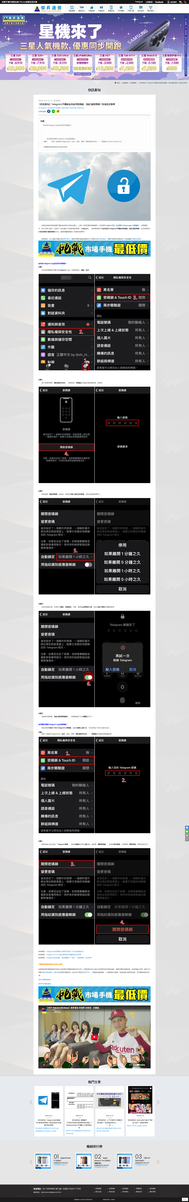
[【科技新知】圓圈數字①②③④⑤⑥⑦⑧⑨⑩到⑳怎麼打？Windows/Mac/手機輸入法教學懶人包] (79, 1100)
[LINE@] (149, 2)
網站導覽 (153, 1192)
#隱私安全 (80, 108)
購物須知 (139, 1192)
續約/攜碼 (57, 972)
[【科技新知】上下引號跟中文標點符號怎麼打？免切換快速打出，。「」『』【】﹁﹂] (109, 1100)
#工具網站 (138, 1126)
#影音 (145, 1126)
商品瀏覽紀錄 (187, 836)
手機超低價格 (136, 239)
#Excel (98, 1131)
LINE (187, 831)
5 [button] (96, 78)
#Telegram (42, 108)
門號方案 (131, 11)
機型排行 (82, 11)
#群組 (54, 1131)
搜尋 (185, 2)
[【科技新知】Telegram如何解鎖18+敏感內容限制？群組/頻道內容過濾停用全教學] (48, 1100)
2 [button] (90, 78)
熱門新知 (125, 1192)
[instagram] (139, 2)
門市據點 (121, 11)
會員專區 (173, 2)
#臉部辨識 (65, 108)
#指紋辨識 (72, 108)
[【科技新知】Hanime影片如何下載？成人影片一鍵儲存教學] (140, 1100)
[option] (94, 46)
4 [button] (94, 78)
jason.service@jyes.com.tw (51, 1192)
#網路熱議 (39, 1131)
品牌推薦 (112, 1188)
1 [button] (88, 78)
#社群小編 (54, 1128)
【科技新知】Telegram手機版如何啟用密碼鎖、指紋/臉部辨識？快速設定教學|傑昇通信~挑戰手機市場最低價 (51, 11)
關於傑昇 (150, 11)
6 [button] (98, 78)
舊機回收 (111, 11)
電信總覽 (153, 1188)
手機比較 (101, 11)
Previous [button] (4, 46)
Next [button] (185, 46)
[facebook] (159, 2)
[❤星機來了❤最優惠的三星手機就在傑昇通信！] (94, 46)
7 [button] (100, 78)
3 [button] (92, 78)
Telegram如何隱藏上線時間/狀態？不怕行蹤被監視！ (65, 951)
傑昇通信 (67, 239)
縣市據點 (125, 1188)
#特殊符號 (69, 1134)
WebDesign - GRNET (109, 1199)
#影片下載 (130, 1126)
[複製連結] (58, 111)
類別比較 (112, 1192)
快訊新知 (141, 11)
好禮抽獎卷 (102, 239)
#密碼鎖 (58, 108)
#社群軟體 (51, 108)
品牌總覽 (98, 1188)
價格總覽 (72, 11)
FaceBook (187, 828)
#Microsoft (86, 1131)
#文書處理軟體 (77, 1131)
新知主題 (98, 1192)
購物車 (181, 3)
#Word (68, 1131)
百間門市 (86, 972)
